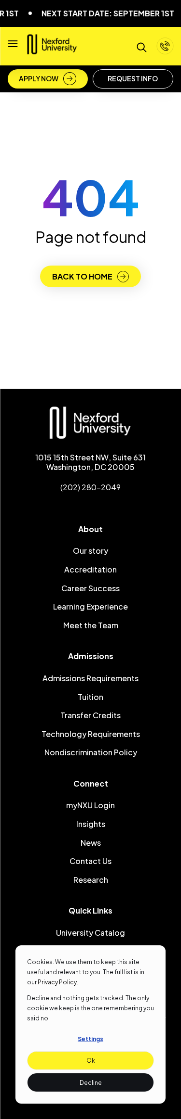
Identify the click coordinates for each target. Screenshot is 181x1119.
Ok (90, 1060)
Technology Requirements (91, 734)
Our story (90, 551)
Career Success (90, 588)
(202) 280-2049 (90, 487)
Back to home (82, 276)
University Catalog (90, 933)
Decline (91, 1082)
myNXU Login (90, 805)
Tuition (90, 697)
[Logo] (52, 50)
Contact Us (90, 861)
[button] (12, 46)
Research (90, 880)
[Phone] (164, 46)
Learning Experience (90, 606)
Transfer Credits (90, 715)
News (91, 843)
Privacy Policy (57, 982)
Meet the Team (90, 625)
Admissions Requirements (90, 678)
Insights (90, 824)
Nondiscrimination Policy (90, 752)
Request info (133, 78)
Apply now (38, 78)
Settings (90, 1039)
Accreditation (90, 569)
